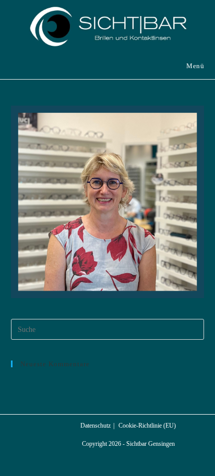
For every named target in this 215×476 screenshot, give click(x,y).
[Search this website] (108, 328)
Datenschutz (95, 425)
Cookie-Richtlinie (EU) (147, 425)
